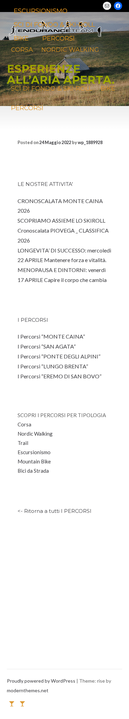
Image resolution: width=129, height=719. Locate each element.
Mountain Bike (34, 461)
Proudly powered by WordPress (41, 681)
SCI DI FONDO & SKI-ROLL (51, 88)
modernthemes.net (28, 690)
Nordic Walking (35, 434)
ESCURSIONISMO (38, 69)
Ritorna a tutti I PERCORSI (58, 511)
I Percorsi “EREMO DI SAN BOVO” (59, 376)
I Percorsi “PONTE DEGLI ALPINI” (59, 356)
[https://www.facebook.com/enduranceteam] (22, 703)
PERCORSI (27, 108)
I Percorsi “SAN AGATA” (47, 346)
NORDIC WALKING (70, 50)
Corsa (24, 424)
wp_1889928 (90, 142)
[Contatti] (12, 703)
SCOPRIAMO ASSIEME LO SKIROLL (61, 220)
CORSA (22, 50)
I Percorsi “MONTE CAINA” (51, 336)
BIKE (107, 88)
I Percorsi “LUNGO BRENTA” (53, 366)
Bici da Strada (33, 471)
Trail (23, 443)
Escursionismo (34, 452)
